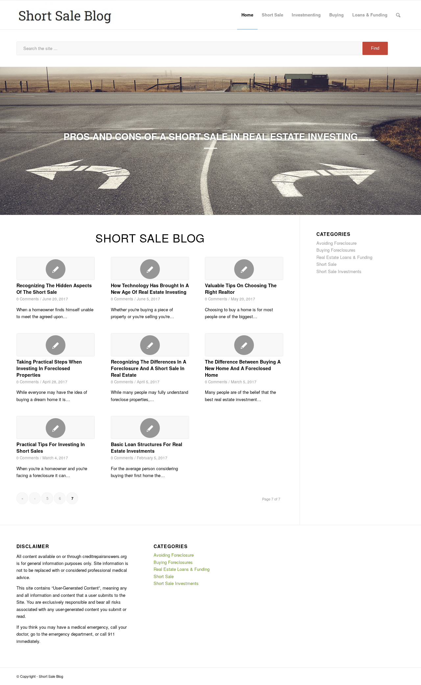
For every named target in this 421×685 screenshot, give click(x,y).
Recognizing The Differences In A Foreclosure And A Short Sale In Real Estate (148, 368)
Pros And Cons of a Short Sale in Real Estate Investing (210, 136)
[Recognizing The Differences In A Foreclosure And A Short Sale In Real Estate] (150, 344)
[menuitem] (247, 14)
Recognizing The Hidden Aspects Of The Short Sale (54, 288)
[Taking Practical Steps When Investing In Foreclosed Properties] (55, 344)
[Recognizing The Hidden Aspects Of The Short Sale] (55, 268)
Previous (15, 141)
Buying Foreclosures (336, 250)
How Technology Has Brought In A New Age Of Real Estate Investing (150, 288)
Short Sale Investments (338, 271)
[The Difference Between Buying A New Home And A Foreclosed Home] (244, 344)
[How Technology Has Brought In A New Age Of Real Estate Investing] (150, 268)
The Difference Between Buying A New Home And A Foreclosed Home (243, 368)
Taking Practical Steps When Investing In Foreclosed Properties (49, 368)
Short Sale (326, 264)
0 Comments (27, 298)
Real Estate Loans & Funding (344, 257)
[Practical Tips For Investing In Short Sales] (55, 427)
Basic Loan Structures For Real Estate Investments (146, 447)
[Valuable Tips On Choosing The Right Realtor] (244, 268)
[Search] (398, 14)
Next (406, 141)
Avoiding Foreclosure (336, 243)
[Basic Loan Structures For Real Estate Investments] (150, 427)
